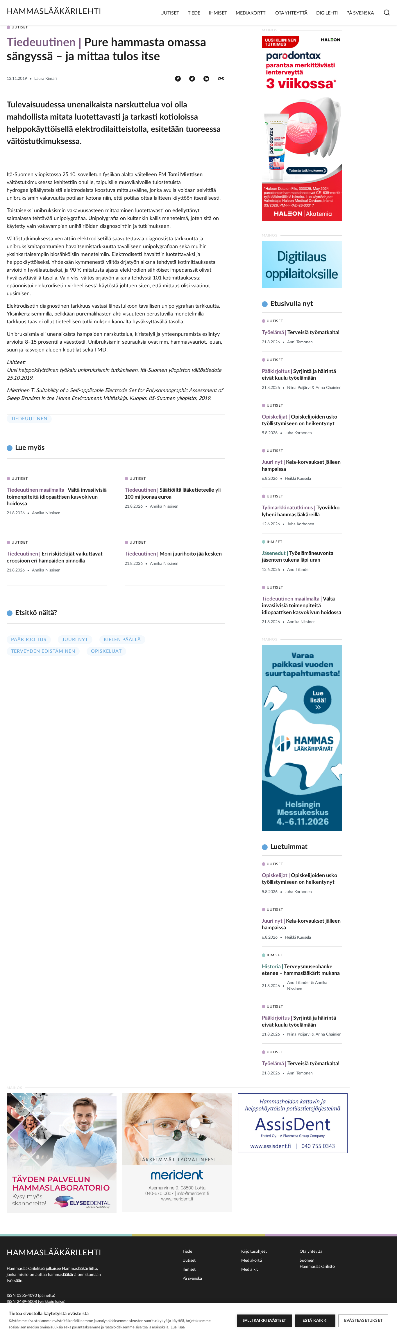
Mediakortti (251, 13)
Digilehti (327, 13)
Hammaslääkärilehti (54, 11)
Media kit (249, 1269)
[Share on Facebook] (178, 78)
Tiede (194, 13)
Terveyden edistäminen (43, 651)
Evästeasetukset (363, 1321)
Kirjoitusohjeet (254, 1251)
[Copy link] (221, 78)
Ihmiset (218, 13)
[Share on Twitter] (192, 78)
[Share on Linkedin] (206, 78)
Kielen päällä (122, 639)
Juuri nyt (75, 639)
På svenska (360, 13)
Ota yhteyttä (291, 13)
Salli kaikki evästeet (264, 1321)
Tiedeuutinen (29, 418)
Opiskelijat (106, 651)
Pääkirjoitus (29, 639)
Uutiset (169, 13)
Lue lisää (178, 1327)
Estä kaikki (315, 1321)
